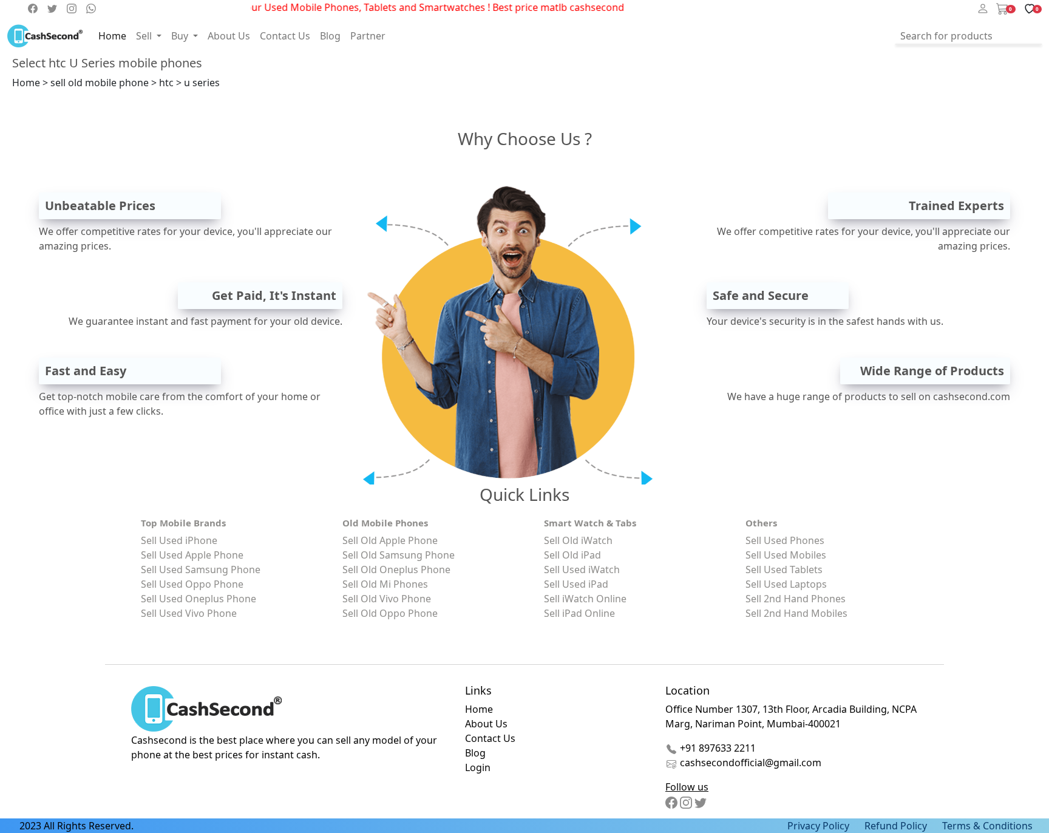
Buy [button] (181, 35)
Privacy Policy (818, 825)
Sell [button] (145, 35)
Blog (330, 35)
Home (112, 35)
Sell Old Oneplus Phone (396, 569)
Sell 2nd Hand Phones (795, 598)
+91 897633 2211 (716, 748)
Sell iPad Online (579, 613)
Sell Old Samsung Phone (398, 555)
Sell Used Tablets (784, 569)
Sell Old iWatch (578, 540)
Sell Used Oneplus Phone (198, 598)
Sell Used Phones (784, 540)
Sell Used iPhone (179, 540)
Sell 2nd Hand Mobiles (796, 613)
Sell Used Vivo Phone (189, 613)
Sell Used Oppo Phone (192, 584)
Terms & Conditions (987, 825)
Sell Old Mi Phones (385, 584)
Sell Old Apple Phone (390, 540)
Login (478, 767)
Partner (367, 35)
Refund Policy (895, 825)
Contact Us (285, 35)
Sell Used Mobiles (785, 555)
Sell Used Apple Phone (192, 555)
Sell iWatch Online (585, 598)
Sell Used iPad (576, 584)
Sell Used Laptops (786, 584)
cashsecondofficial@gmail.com (750, 762)
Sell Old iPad (572, 555)
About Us (229, 35)
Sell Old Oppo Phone (390, 613)
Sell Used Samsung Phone (200, 569)
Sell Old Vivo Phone (386, 598)
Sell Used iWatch (582, 569)
